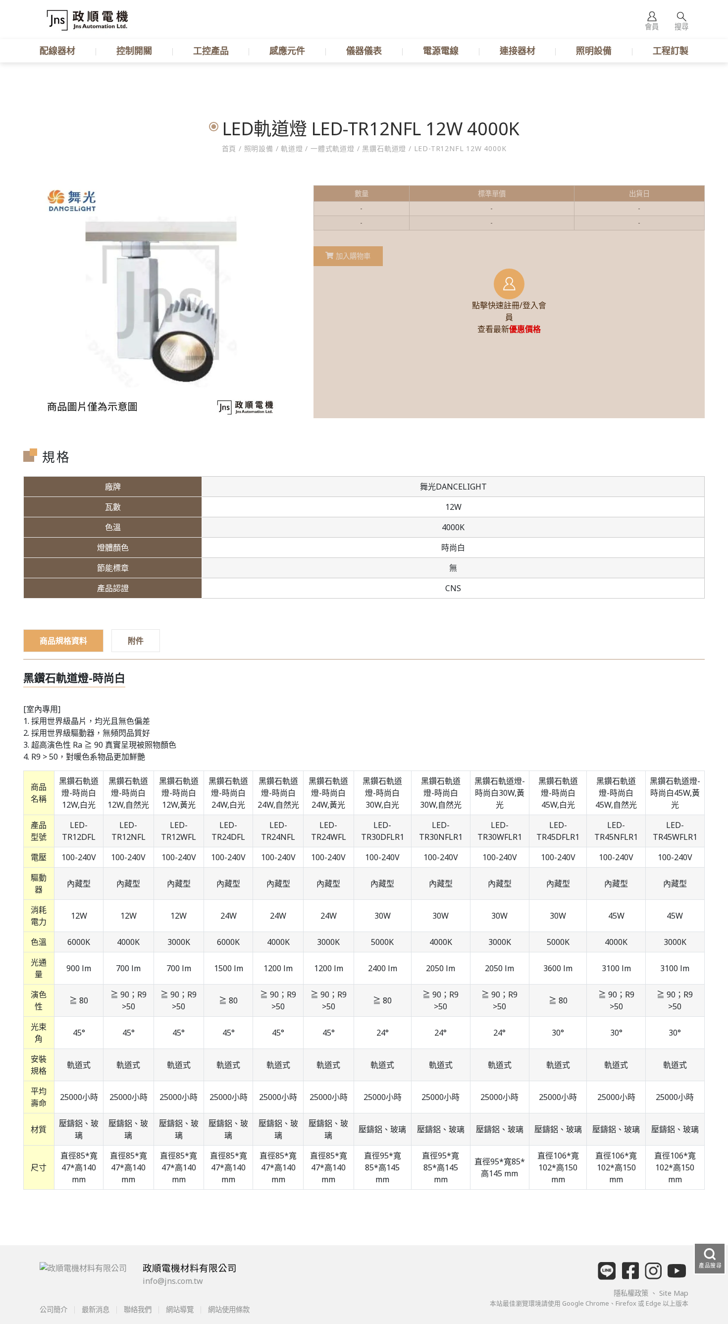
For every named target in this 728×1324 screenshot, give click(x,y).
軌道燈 (291, 148)
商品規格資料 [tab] (63, 640)
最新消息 (95, 1309)
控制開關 (134, 50)
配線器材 (57, 50)
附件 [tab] (136, 640)
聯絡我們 (138, 1309)
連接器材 (517, 50)
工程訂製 (670, 50)
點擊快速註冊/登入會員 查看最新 (509, 317)
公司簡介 (54, 1309)
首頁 (230, 148)
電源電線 (441, 50)
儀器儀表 (364, 50)
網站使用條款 (228, 1309)
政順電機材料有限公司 (190, 1268)
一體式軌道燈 (332, 148)
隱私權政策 (632, 1293)
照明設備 (594, 50)
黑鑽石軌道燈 (384, 148)
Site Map (673, 1293)
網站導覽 (180, 1309)
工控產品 (211, 50)
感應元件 (287, 50)
